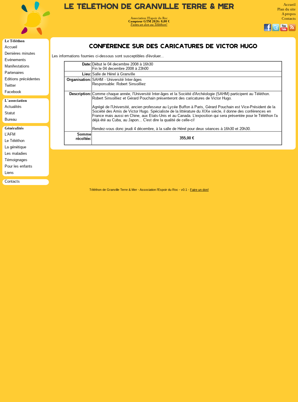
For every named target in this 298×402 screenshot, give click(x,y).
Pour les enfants (18, 166)
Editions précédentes (22, 79)
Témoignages (16, 160)
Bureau (11, 119)
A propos (289, 14)
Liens (9, 172)
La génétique (15, 147)
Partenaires (14, 72)
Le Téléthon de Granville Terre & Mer (149, 6)
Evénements (15, 60)
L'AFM (10, 134)
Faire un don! (199, 189)
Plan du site (286, 9)
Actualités (13, 106)
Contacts (289, 18)
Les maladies (16, 153)
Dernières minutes (20, 53)
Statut (10, 113)
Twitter (10, 85)
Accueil (289, 4)
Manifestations (17, 66)
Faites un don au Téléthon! (149, 24)
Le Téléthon (14, 140)
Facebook (13, 92)
